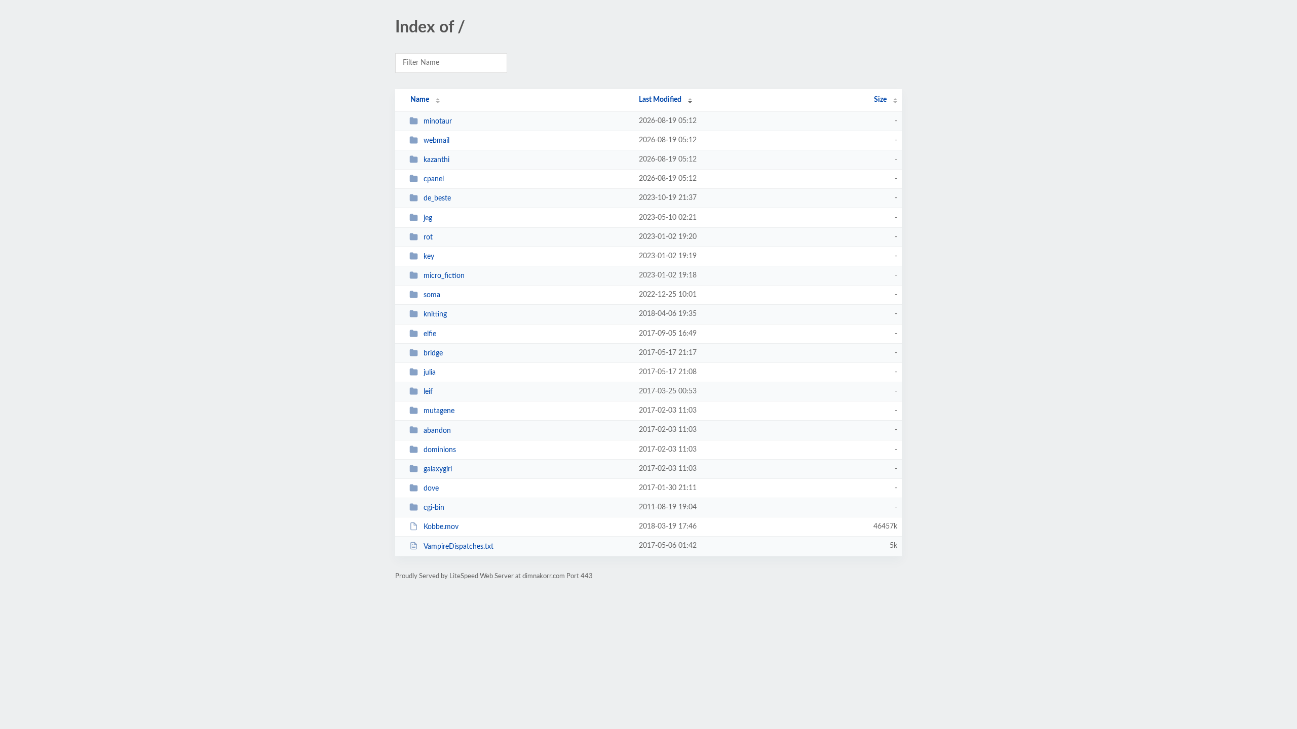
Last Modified (660, 99)
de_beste (437, 198)
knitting (435, 314)
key (429, 256)
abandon (437, 430)
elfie (430, 334)
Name (419, 99)
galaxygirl (438, 469)
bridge (433, 353)
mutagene (439, 411)
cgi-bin (434, 507)
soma (432, 295)
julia (430, 372)
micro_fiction (444, 275)
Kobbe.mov (441, 527)
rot (428, 237)
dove (431, 488)
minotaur (438, 121)
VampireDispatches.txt (458, 546)
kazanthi (436, 160)
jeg (428, 218)
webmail (436, 140)
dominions (440, 450)
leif (428, 391)
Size (880, 99)
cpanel (434, 179)
